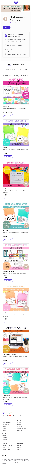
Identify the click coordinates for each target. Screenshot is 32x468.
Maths (19, 424)
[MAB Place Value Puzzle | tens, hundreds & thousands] (16, 298)
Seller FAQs (5, 447)
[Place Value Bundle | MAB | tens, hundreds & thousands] (16, 91)
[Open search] (29, 2)
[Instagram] (3, 455)
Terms (19, 447)
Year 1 (4, 426)
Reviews (16, 64)
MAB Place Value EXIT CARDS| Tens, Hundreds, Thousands (15, 398)
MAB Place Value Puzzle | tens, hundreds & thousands (14, 315)
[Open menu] (2, 2)
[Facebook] (5, 455)
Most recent (22, 75)
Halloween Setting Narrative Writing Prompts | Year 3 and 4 (15, 357)
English (19, 422)
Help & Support (6, 449)
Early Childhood (6, 422)
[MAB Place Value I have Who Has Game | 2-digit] (16, 132)
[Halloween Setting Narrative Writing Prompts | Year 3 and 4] (16, 339)
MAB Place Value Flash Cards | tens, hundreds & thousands (15, 233)
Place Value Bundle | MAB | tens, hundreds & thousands (14, 109)
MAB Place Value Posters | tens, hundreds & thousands (14, 274)
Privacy (19, 449)
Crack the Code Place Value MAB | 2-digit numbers (14, 191)
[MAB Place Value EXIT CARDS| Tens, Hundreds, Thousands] (16, 380)
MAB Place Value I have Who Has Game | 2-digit (15, 149)
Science (19, 426)
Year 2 (4, 428)
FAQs (22, 64)
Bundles (19, 430)
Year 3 (4, 430)
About (19, 445)
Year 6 (4, 435)
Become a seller (7, 445)
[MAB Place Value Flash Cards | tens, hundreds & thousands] (16, 215)
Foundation (5, 424)
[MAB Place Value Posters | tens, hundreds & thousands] (16, 256)
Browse (4, 437)
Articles (4, 439)
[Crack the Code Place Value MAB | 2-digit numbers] (16, 174)
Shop (9, 64)
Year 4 (4, 432)
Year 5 (4, 434)
